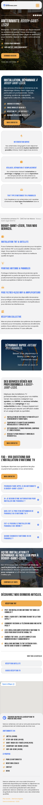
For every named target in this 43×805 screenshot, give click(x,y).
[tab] (21, 603)
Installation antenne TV (10, 219)
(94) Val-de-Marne (27, 219)
